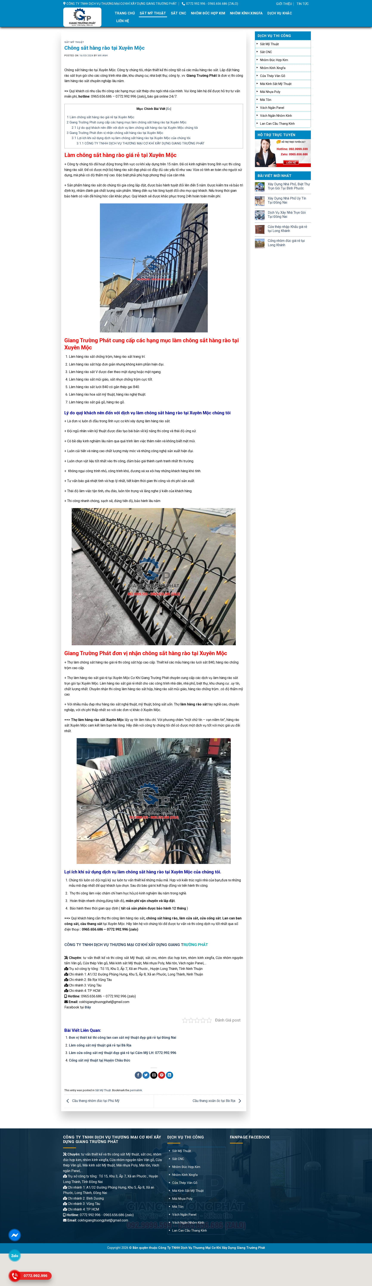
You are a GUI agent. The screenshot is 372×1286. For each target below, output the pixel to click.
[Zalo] (14, 1255)
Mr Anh (103, 55)
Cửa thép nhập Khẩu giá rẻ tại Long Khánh (287, 229)
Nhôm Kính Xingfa (246, 13)
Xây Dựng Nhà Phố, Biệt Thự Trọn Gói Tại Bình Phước (289, 186)
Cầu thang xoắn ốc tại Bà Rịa (214, 1101)
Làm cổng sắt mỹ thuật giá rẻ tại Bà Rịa (100, 1045)
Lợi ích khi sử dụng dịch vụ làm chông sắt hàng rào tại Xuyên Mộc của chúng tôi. (131, 138)
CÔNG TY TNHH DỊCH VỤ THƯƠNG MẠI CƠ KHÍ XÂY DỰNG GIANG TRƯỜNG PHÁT (141, 143)
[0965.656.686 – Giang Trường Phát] (85, 17)
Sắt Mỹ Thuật (153, 13)
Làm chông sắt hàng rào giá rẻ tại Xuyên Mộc (100, 117)
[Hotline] (14, 1276)
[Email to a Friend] (153, 1075)
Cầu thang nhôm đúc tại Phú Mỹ (95, 1101)
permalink (136, 1090)
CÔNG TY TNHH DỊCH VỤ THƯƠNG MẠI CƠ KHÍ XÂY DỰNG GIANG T (123, 944)
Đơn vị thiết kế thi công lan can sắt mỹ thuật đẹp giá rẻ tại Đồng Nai (122, 1038)
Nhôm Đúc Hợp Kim (208, 13)
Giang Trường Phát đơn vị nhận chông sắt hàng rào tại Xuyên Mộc (115, 133)
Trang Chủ (125, 13)
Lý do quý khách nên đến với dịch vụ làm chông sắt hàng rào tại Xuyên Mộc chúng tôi (135, 128)
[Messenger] (14, 1235)
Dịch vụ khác (279, 13)
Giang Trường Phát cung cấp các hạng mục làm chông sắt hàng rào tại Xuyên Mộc (126, 122)
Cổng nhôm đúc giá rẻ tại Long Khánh (286, 243)
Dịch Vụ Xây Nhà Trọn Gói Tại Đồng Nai (287, 214)
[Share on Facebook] (138, 1075)
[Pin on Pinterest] (161, 1075)
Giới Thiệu (284, 4)
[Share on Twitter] (146, 1075)
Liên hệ (122, 21)
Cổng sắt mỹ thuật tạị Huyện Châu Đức (99, 1060)
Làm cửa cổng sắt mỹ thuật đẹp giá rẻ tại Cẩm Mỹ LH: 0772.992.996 (122, 1053)
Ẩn (168, 109)
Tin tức (303, 4)
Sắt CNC (178, 13)
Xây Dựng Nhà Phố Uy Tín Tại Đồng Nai (287, 200)
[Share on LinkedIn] (169, 1075)
